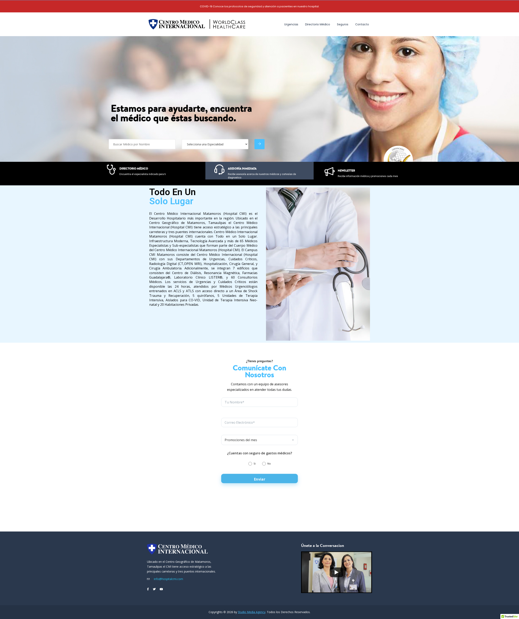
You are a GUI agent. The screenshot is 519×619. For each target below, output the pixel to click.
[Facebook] (148, 589)
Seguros (342, 24)
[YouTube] (161, 589)
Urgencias (291, 24)
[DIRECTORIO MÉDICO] (111, 169)
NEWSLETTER (346, 171)
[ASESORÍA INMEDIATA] (219, 169)
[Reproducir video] (336, 572)
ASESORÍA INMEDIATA (242, 168)
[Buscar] (259, 144)
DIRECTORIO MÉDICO (133, 168)
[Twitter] (154, 589)
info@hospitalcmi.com (168, 579)
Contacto (362, 24)
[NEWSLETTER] (330, 171)
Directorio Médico (317, 24)
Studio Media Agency (251, 612)
